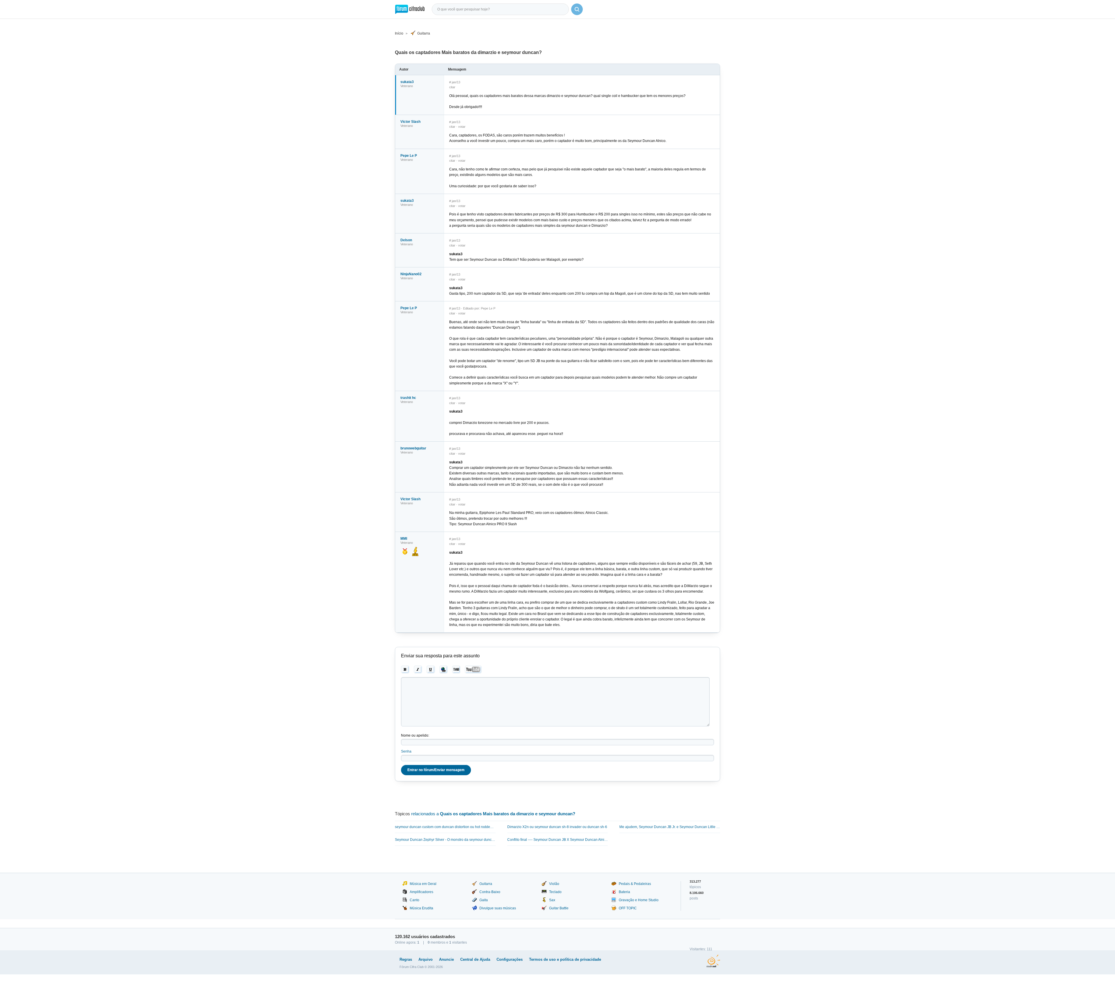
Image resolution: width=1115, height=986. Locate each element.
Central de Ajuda (475, 959)
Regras (406, 959)
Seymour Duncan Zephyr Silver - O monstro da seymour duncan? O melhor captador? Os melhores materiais (445, 840)
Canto (414, 900)
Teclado (555, 892)
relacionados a (493, 813)
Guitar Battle (559, 908)
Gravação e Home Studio (639, 900)
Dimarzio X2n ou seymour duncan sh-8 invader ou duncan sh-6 (557, 827)
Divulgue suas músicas (497, 908)
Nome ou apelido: (415, 735)
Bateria (624, 892)
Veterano (406, 86)
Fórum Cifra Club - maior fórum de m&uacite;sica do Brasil (410, 9)
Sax (552, 900)
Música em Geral (423, 884)
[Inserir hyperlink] (443, 669)
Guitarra (423, 33)
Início (399, 33)
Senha (406, 751)
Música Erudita (421, 908)
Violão (554, 884)
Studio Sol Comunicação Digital (713, 961)
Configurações (510, 959)
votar (461, 126)
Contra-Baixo (489, 892)
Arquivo (425, 959)
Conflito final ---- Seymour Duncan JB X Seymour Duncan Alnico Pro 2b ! (557, 840)
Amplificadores (421, 892)
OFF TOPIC (628, 908)
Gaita (483, 900)
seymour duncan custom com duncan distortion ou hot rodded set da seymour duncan (445, 827)
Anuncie (446, 959)
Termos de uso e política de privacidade (565, 959)
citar (452, 87)
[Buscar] (577, 9)
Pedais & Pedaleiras (635, 884)
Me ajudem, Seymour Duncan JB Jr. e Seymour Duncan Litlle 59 (669, 827)
